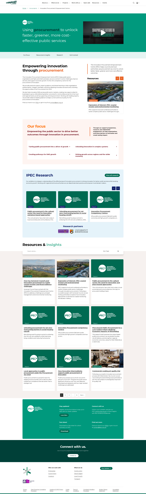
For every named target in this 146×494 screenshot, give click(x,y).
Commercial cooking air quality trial (106, 371)
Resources (95, 3)
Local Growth (78, 476)
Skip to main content (7, 2)
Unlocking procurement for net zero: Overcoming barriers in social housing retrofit (72, 213)
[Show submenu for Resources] (100, 3)
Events (105, 3)
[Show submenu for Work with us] (81, 3)
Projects (65, 3)
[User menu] (138, 2)
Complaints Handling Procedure (88, 490)
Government (52, 473)
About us (45, 3)
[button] (103, 32)
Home (24, 8)
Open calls (86, 3)
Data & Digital (78, 473)
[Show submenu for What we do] (60, 3)
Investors (51, 476)
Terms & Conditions (76, 490)
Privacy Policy (25, 490)
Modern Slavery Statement (103, 490)
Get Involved (74, 55)
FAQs (37, 102)
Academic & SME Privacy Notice (56, 490)
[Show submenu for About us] (49, 3)
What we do (55, 3)
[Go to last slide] (117, 78)
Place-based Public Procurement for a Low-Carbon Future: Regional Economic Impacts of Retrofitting (107, 329)
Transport (77, 479)
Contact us (73, 455)
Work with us (76, 3)
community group (100, 411)
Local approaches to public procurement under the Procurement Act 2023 (38, 373)
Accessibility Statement (116, 490)
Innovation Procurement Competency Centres (100, 212)
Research (60, 55)
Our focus (26, 55)
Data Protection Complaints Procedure (38, 490)
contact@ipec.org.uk (56, 102)
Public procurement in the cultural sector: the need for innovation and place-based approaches (40, 213)
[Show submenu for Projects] (69, 3)
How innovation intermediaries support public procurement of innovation (70, 373)
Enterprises (51, 471)
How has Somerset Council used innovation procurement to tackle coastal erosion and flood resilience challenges (38, 283)
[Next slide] (121, 78)
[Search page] (133, 2)
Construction (78, 471)
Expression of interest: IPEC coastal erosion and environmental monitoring (104, 106)
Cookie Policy (67, 490)
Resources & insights (43, 55)
